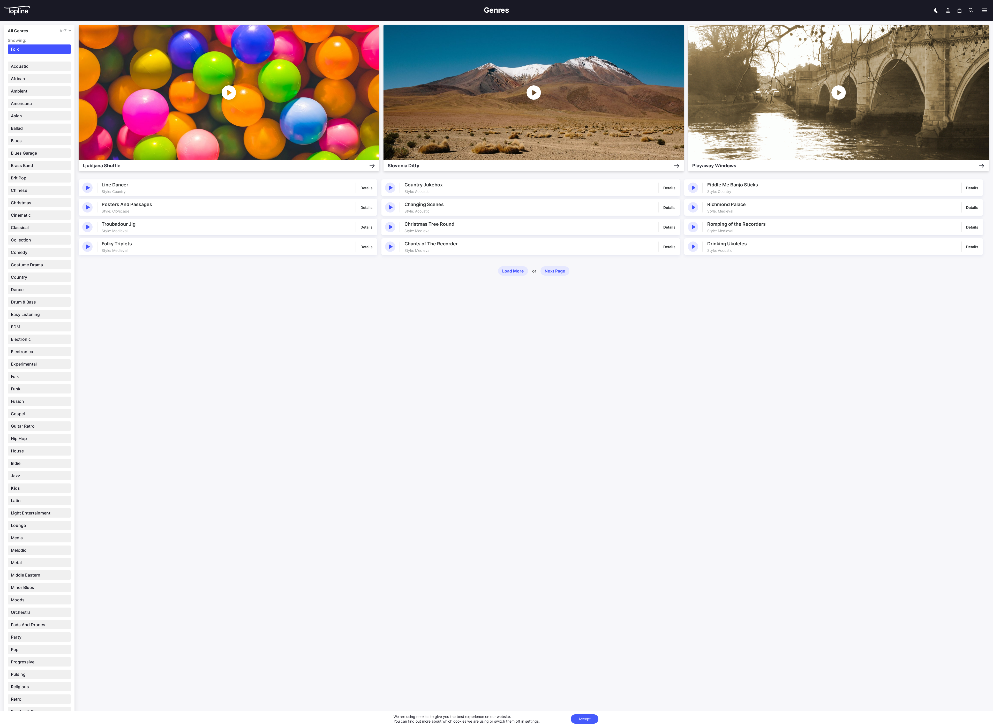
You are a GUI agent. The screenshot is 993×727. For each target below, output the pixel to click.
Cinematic (21, 215)
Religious (20, 686)
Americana (21, 103)
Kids (15, 488)
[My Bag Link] (959, 10)
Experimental (24, 364)
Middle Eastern (25, 575)
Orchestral (21, 612)
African (18, 78)
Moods (18, 599)
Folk (15, 376)
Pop (15, 649)
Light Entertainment (30, 513)
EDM (15, 326)
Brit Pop (18, 177)
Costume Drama (27, 264)
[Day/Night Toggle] (936, 10)
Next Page (555, 271)
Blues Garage (24, 153)
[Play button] (87, 188)
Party (16, 637)
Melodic (18, 550)
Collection (21, 240)
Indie (15, 463)
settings (532, 721)
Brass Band (22, 165)
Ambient (19, 91)
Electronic (21, 339)
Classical (20, 227)
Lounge (18, 525)
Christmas (21, 202)
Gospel (18, 413)
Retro (16, 699)
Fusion (17, 401)
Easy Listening (25, 314)
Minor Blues (22, 587)
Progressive (22, 661)
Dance (17, 289)
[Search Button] (971, 10)
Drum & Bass (23, 302)
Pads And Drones (28, 624)
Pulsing (18, 674)
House (17, 450)
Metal (16, 562)
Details (366, 188)
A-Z (63, 30)
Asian (16, 115)
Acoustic (19, 66)
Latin (16, 500)
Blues (16, 140)
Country (19, 277)
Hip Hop (19, 438)
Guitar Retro (23, 426)
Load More (513, 271)
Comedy (19, 252)
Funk (15, 388)
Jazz (15, 475)
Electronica (22, 351)
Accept (584, 719)
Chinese (19, 190)
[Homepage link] (211, 10)
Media (17, 537)
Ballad (17, 128)
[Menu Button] (985, 10)
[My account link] (948, 10)
